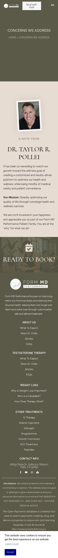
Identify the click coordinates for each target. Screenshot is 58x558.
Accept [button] (10, 552)
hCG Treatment (29, 444)
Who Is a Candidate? (29, 396)
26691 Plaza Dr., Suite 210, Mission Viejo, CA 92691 (29, 466)
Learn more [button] (12, 543)
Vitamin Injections (29, 422)
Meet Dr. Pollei (29, 333)
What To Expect (29, 328)
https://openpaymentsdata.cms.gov (29, 529)
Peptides (29, 449)
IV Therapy (29, 417)
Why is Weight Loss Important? (29, 390)
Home (12, 37)
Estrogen (29, 428)
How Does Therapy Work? (29, 401)
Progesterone (29, 433)
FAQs (29, 344)
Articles (29, 338)
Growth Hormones (29, 439)
